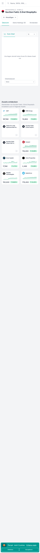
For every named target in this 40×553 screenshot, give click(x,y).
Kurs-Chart (11, 34)
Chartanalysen (10, 79)
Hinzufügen (10, 17)
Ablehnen (10, 549)
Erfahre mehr (31, 545)
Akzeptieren (29, 549)
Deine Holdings (19, 23)
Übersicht (5, 23)
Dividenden (34, 23)
